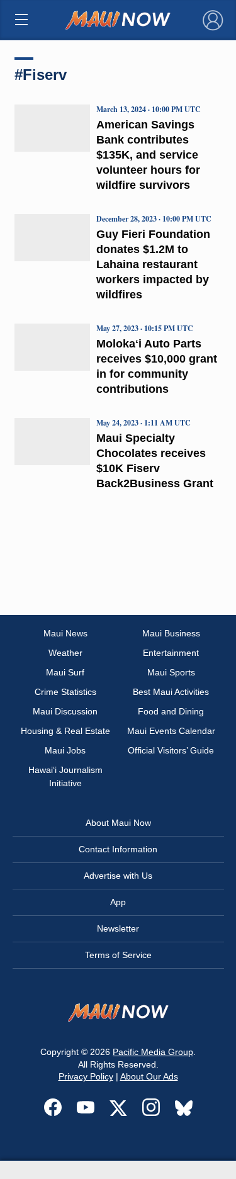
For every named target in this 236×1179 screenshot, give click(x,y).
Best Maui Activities (171, 692)
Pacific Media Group (153, 1052)
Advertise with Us (118, 876)
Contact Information (118, 849)
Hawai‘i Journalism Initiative (65, 776)
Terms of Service (118, 955)
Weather (65, 653)
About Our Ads (149, 1076)
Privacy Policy (86, 1076)
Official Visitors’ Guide (171, 750)
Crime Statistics (65, 692)
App (118, 902)
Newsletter (118, 928)
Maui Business (171, 633)
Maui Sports (171, 672)
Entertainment (171, 653)
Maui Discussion (65, 711)
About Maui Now (118, 823)
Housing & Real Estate (65, 731)
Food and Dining (171, 711)
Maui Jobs (65, 750)
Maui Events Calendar (171, 731)
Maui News (65, 633)
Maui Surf (65, 672)
